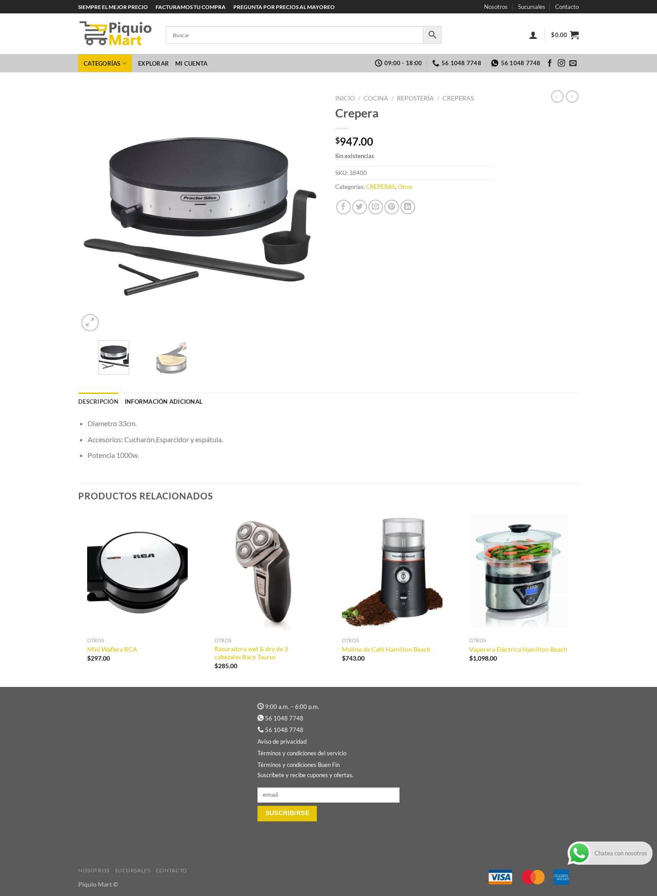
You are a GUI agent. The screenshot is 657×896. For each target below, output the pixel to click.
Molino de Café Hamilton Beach (386, 649)
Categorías (102, 63)
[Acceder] (533, 35)
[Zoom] (90, 322)
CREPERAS (458, 98)
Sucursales (531, 6)
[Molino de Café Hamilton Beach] (392, 572)
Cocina (375, 98)
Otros (405, 186)
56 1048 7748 (284, 718)
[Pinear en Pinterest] (391, 207)
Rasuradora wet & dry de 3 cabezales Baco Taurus (251, 653)
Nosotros (496, 6)
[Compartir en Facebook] (343, 207)
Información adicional (163, 401)
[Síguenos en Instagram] (561, 63)
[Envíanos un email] (573, 63)
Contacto (567, 6)
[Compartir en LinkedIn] (407, 207)
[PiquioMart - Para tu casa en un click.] (115, 34)
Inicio (345, 98)
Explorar (153, 63)
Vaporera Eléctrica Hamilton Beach (518, 649)
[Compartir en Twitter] (359, 207)
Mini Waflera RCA (112, 649)
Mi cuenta (191, 63)
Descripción (98, 401)
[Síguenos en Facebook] (549, 63)
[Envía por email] (375, 207)
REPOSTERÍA (415, 98)
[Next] (306, 212)
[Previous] (94, 212)
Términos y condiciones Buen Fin (298, 764)
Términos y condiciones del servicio (301, 753)
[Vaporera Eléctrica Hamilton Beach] (519, 572)
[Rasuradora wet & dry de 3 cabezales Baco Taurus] (265, 572)
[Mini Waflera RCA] (137, 572)
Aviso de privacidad (282, 741)
